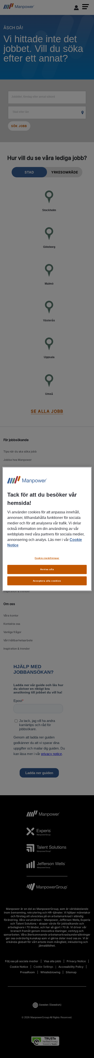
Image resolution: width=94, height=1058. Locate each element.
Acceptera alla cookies (47, 581)
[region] (46, 529)
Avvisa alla (47, 569)
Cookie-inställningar (47, 558)
